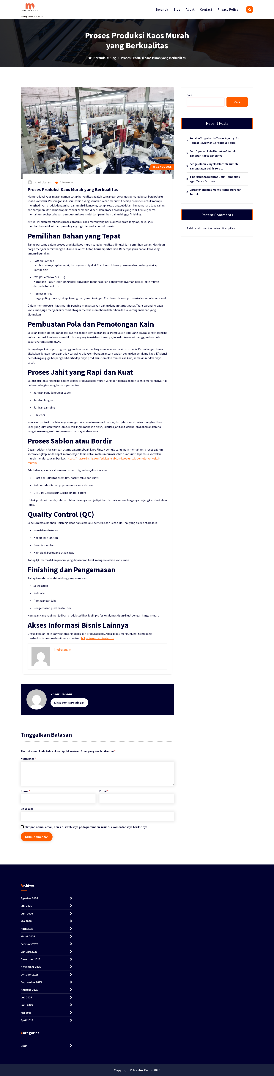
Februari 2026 (29, 944)
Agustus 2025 (29, 990)
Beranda (162, 9)
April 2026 (27, 929)
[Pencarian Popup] (249, 9)
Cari (189, 95)
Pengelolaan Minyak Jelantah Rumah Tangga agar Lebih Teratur (214, 166)
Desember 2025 (30, 959)
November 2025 (31, 967)
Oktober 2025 (29, 974)
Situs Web (27, 809)
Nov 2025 (164, 167)
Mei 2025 (26, 1012)
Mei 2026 (26, 921)
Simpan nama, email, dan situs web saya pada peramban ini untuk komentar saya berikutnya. (86, 827)
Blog (177, 9)
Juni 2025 (27, 1005)
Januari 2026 (29, 951)
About (190, 9)
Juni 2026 (27, 913)
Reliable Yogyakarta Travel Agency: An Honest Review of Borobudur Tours (214, 140)
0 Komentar (66, 182)
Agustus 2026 (29, 898)
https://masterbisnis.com (97, 638)
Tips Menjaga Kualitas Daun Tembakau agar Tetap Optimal (215, 179)
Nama (25, 791)
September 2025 (31, 982)
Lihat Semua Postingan (69, 702)
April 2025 (27, 1020)
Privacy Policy (228, 9)
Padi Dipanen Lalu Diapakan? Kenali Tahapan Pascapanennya (213, 153)
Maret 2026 (28, 936)
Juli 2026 (26, 906)
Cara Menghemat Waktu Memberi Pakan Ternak (215, 192)
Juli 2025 (26, 997)
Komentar (28, 758)
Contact (206, 9)
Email (103, 791)
